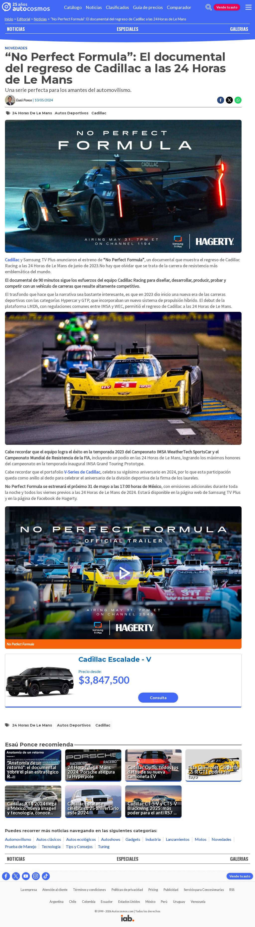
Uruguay (179, 902)
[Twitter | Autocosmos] (16, 876)
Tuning (104, 846)
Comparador (179, 7)
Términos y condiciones (89, 890)
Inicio (8, 19)
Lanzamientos (178, 839)
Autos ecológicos (81, 839)
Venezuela (198, 902)
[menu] (248, 7)
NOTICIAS (16, 28)
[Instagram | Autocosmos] (36, 876)
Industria (153, 839)
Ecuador (107, 902)
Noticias (94, 7)
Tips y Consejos (79, 846)
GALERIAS (239, 28)
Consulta (158, 697)
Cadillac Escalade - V (114, 659)
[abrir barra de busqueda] (209, 7)
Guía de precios (148, 7)
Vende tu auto (226, 7)
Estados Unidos (129, 902)
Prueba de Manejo (20, 846)
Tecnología (51, 846)
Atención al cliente (54, 890)
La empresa (29, 890)
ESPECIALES (127, 28)
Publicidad (171, 890)
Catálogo (73, 7)
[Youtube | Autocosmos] (26, 876)
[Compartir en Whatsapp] (238, 100)
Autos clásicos (48, 839)
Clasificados (117, 7)
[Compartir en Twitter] (229, 100)
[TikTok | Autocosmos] (46, 876)
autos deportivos (71, 113)
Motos (200, 839)
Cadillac (98, 113)
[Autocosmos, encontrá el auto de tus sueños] (26, 7)
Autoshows (110, 839)
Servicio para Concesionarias (204, 890)
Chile (72, 902)
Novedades (16, 48)
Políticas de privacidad (127, 890)
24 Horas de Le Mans (32, 113)
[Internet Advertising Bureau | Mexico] (127, 918)
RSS (231, 890)
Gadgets (133, 839)
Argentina (57, 902)
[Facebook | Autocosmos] (6, 876)
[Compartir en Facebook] (220, 100)
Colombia (88, 902)
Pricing (153, 890)
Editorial (23, 19)
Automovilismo (18, 839)
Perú (164, 902)
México (150, 902)
